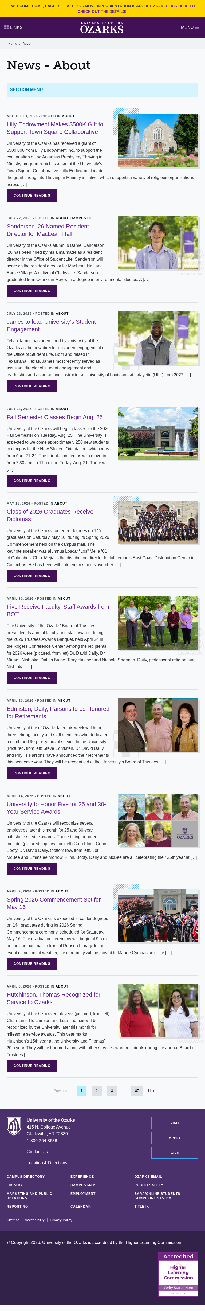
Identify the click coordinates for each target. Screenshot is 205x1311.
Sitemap (13, 1220)
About (68, 116)
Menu (187, 27)
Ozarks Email (148, 1177)
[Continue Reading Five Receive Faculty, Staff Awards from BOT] (158, 623)
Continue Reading (32, 195)
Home (12, 43)
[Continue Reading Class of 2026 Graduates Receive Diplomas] (158, 522)
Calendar (80, 1206)
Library (15, 1185)
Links (16, 27)
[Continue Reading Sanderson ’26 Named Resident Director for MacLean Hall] (158, 242)
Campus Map (82, 1185)
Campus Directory (26, 1177)
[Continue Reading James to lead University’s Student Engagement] (158, 337)
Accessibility (35, 1220)
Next (151, 1091)
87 (139, 1091)
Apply (175, 1138)
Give (175, 1153)
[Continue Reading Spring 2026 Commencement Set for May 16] (158, 915)
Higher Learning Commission (153, 1242)
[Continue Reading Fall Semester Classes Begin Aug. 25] (158, 433)
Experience (82, 1177)
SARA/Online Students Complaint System (157, 1196)
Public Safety (149, 1185)
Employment (83, 1194)
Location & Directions (47, 1163)
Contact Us (37, 1151)
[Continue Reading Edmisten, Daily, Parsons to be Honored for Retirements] (158, 725)
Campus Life (82, 218)
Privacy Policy (61, 1220)
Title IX (142, 1206)
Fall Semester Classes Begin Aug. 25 (55, 417)
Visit (174, 1123)
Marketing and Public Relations (29, 1196)
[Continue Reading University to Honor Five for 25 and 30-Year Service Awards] (158, 820)
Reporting (17, 1206)
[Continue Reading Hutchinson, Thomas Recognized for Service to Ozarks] (158, 1010)
